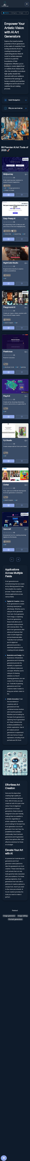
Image (21, 13)
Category (14, 13)
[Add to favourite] (22, 194)
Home (7, 13)
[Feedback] (4, 1158)
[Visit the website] (8, 194)
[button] (15, 100)
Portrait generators (15, 919)
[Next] (18, 559)
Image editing (22, 916)
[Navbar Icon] (27, 4)
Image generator (9, 916)
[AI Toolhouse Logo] (4, 4)
